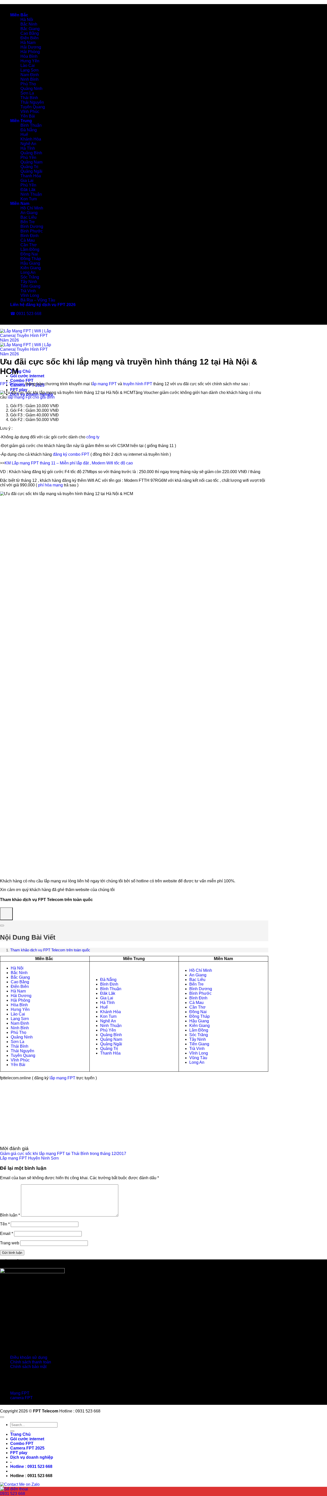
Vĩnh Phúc (29, 111)
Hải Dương (30, 47)
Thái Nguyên (32, 102)
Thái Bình (29, 98)
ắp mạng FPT (104, 384)
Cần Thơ (28, 245)
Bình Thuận (31, 125)
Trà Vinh (28, 291)
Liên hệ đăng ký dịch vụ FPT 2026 (43, 304)
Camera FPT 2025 (27, 1448)
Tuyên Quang (32, 107)
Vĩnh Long (29, 295)
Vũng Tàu (198, 1058)
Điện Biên (29, 38)
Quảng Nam (31, 162)
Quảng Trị (29, 167)
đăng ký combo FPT (71, 454)
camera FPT (21, 1398)
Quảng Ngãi (31, 171)
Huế (24, 134)
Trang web (9, 1243)
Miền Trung (21, 121)
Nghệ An (28, 144)
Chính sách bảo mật (28, 1366)
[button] (31, 1466)
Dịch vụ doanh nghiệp (31, 1457)
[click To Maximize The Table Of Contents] (6, 913)
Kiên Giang (30, 268)
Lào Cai (27, 65)
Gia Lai (26, 180)
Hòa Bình (29, 56)
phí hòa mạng (50, 485)
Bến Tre (27, 222)
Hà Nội (26, 19)
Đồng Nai (29, 254)
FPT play (18, 390)
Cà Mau (27, 240)
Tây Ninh (28, 281)
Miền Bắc (19, 15)
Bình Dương (31, 226)
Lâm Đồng (29, 249)
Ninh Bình (29, 79)
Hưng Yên (29, 61)
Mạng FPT (19, 1393)
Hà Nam (28, 42)
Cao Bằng (29, 33)
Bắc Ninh (28, 24)
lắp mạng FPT (62, 1078)
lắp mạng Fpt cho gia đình (31, 397)
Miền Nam (19, 203)
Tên (5, 1224)
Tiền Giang (30, 286)
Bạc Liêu (28, 217)
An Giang (29, 213)
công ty (92, 437)
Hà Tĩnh (27, 148)
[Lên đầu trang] (2, 1417)
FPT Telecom (12, 384)
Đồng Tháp (30, 258)
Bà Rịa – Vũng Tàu (37, 300)
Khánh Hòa (30, 139)
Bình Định (29, 235)
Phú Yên (28, 157)
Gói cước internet (27, 376)
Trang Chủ (20, 371)
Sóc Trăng (29, 277)
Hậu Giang (30, 263)
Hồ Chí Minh (31, 208)
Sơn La (27, 93)
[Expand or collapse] (2, 925)
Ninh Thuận (31, 194)
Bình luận (10, 1215)
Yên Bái (27, 116)
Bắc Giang (30, 29)
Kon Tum (28, 199)
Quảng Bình (31, 153)
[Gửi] (12, 1431)
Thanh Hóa (30, 176)
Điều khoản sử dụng (28, 1357)
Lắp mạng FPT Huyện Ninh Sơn (29, 1158)
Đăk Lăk (28, 190)
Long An (28, 272)
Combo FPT (21, 380)
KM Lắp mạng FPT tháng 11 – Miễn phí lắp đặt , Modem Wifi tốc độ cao (69, 463)
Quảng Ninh (31, 88)
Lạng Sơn (29, 70)
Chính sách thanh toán (30, 1362)
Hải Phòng (30, 52)
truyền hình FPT (137, 384)
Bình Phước (31, 231)
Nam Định (29, 75)
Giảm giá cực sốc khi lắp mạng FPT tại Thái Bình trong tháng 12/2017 (63, 1153)
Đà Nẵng (28, 130)
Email (6, 1233)
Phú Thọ (28, 84)
